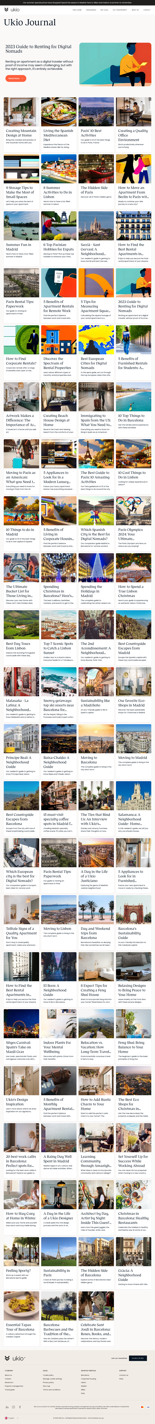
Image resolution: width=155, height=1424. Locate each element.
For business (91, 10)
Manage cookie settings (52, 1379)
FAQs (121, 1379)
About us (135, 10)
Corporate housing (88, 1379)
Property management (14, 1386)
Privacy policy (48, 1382)
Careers (8, 1379)
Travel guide (10, 1390)
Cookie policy (48, 1375)
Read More (14, 78)
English (11, 1418)
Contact (146, 10)
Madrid (83, 1386)
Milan (83, 1390)
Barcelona (85, 1375)
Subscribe (138, 1358)
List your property (120, 10)
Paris (83, 1393)
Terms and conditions (51, 1390)
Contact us (123, 1375)
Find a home (77, 10)
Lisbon (83, 1382)
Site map (46, 1386)
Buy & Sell (104, 10)
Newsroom (9, 1382)
